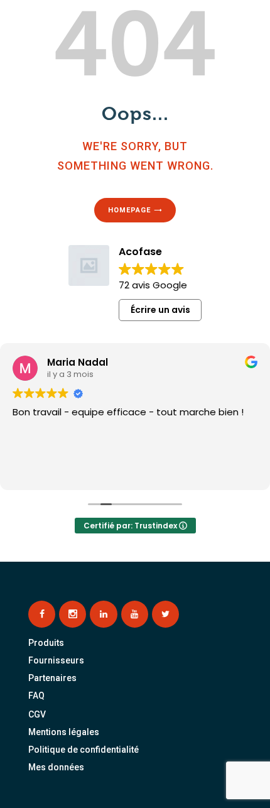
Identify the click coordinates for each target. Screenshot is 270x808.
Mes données (56, 767)
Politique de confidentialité (83, 750)
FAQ (36, 696)
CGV (37, 714)
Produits (46, 643)
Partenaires (52, 678)
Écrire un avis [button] (160, 309)
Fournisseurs (56, 660)
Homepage (129, 210)
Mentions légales (63, 732)
